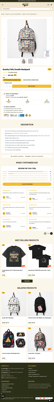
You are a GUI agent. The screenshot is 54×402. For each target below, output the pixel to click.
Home (2, 14)
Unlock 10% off (2, 396)
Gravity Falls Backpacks (29, 14)
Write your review (28, 184)
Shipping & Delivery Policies (8, 383)
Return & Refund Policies (7, 387)
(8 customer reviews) (12, 72)
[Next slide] (49, 38)
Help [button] (51, 400)
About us (30, 368)
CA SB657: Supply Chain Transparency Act (37, 376)
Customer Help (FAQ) (6, 391)
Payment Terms (5, 385)
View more (27, 281)
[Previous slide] (4, 38)
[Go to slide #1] (23, 61)
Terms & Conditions (32, 370)
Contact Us (4, 389)
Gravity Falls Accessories (13, 14)
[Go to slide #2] (30, 61)
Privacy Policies (32, 372)
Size (4, 77)
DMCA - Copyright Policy (33, 374)
